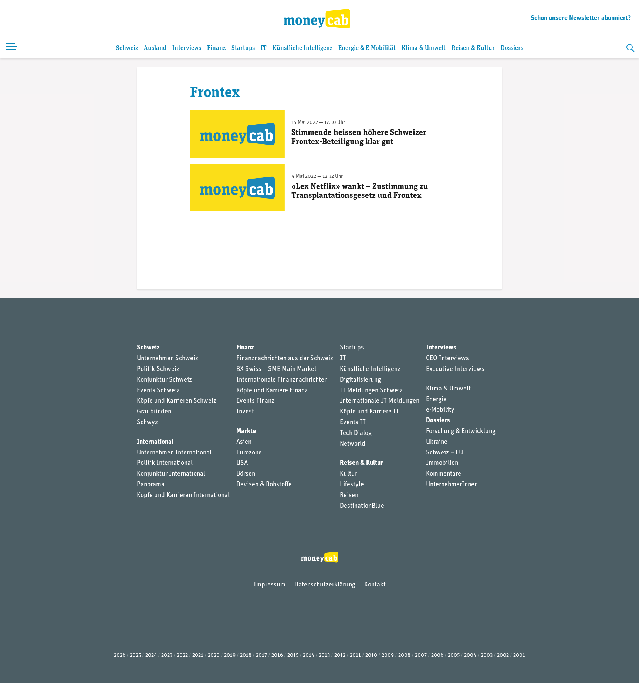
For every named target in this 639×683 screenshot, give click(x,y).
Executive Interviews (455, 369)
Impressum (269, 585)
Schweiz (127, 48)
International (155, 442)
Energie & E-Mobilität (367, 48)
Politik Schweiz (158, 369)
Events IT (353, 422)
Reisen (349, 495)
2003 (487, 655)
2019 (230, 655)
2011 (355, 655)
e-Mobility (440, 410)
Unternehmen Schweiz (167, 358)
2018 (245, 655)
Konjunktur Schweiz (164, 380)
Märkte (246, 431)
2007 (421, 655)
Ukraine (436, 442)
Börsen (245, 474)
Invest (245, 412)
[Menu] (11, 47)
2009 (388, 655)
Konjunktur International (171, 474)
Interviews (186, 48)
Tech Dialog (356, 433)
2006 (437, 655)
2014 (308, 655)
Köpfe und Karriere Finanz (272, 391)
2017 (261, 655)
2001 (519, 655)
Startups (243, 48)
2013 (324, 655)
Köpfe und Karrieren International (183, 495)
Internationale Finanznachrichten (282, 380)
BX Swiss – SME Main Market (276, 369)
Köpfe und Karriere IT (369, 412)
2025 (135, 655)
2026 (119, 655)
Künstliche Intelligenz (302, 48)
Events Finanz (255, 401)
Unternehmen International (174, 453)
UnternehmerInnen (452, 484)
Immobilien (442, 463)
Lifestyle (352, 484)
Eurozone (249, 453)
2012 (339, 655)
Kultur (348, 474)
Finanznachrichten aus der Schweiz (284, 358)
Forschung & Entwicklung (461, 431)
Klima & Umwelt (424, 48)
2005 (454, 655)
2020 (214, 655)
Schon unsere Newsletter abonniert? (581, 18)
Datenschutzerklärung (324, 585)
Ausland (155, 48)
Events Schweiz (158, 391)
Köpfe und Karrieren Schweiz (176, 401)
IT (264, 48)
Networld (352, 444)
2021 (197, 655)
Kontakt (375, 585)
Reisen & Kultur (473, 48)
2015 (292, 655)
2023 (166, 655)
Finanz (216, 48)
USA (242, 463)
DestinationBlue (362, 506)
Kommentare (443, 474)
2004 (470, 655)
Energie (436, 399)
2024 (151, 655)
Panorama (151, 484)
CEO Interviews (447, 358)
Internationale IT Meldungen (379, 401)
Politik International (165, 463)
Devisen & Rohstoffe (264, 484)
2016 (277, 655)
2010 (371, 655)
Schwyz (147, 422)
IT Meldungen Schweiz (371, 391)
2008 (404, 655)
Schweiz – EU (444, 453)
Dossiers (512, 48)
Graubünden (154, 412)
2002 (503, 655)
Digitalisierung (360, 380)
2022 (182, 655)
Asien (243, 442)
